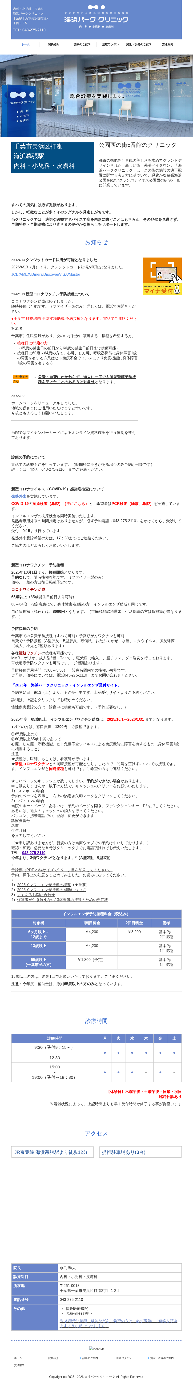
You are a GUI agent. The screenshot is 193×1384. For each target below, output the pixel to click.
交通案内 (167, 44)
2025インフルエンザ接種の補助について (51, 890)
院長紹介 (53, 44)
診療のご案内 (82, 44)
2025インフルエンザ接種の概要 (44, 885)
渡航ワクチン (110, 44)
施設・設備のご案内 (139, 44)
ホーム (25, 44)
